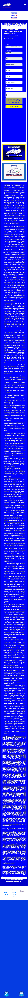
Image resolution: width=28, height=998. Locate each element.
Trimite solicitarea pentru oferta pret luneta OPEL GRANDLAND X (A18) (14, 101)
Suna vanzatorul (14, 106)
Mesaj (7, 85)
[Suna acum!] (6, 994)
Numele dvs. (9, 67)
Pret (7, 56)
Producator (8, 50)
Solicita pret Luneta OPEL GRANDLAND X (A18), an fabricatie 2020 (13, 32)
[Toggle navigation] (25, 5)
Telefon (7, 73)
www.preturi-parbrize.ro (11, 736)
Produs (7, 44)
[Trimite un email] (21, 994)
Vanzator (8, 62)
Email (7, 79)
